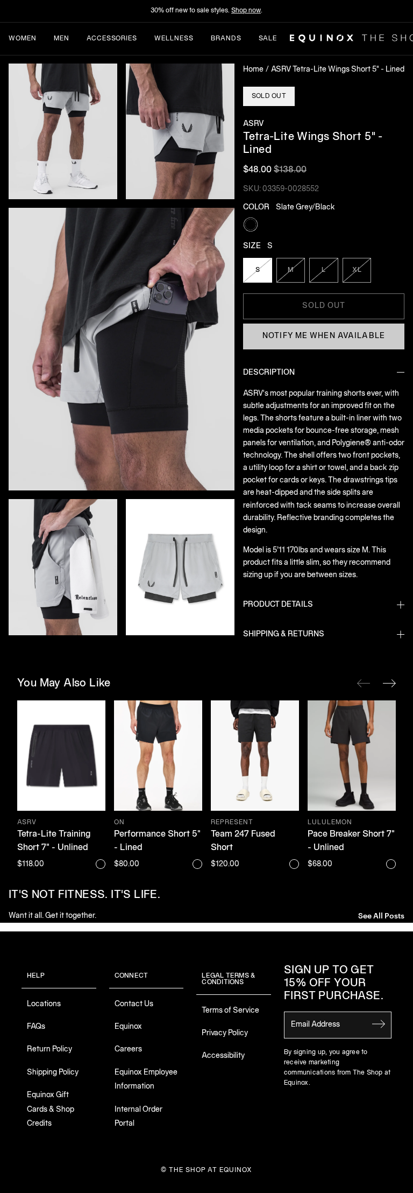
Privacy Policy (225, 1033)
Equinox (128, 1026)
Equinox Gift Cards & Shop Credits (50, 1109)
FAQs (36, 1026)
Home (253, 69)
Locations (44, 1004)
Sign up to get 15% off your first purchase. (333, 983)
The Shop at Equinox (210, 1170)
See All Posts (381, 915)
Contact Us (134, 1004)
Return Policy (49, 1049)
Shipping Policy (53, 1072)
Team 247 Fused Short (243, 841)
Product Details (278, 604)
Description (269, 372)
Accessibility (223, 1055)
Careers (128, 1049)
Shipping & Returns (283, 634)
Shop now (246, 10)
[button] (63, 132)
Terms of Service (230, 1010)
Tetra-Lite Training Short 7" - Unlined (53, 841)
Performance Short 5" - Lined (157, 841)
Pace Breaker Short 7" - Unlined (351, 841)
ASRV (253, 124)
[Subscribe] (378, 1024)
